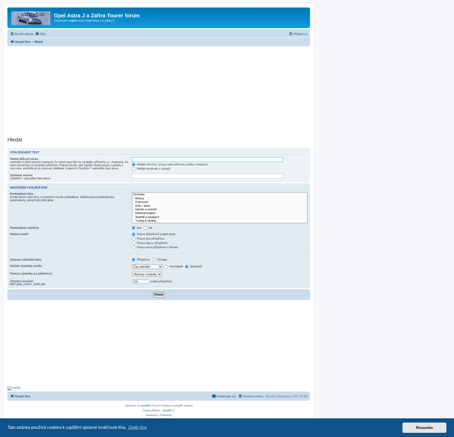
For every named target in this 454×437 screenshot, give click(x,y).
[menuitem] (40, 34)
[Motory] (219, 198)
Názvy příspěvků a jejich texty (156, 234)
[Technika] (219, 194)
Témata (161, 259)
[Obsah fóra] (31, 17)
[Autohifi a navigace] (219, 217)
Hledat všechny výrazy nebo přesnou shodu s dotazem (172, 164)
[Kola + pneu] (219, 206)
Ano (139, 227)
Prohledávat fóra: (22, 193)
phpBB (145, 405)
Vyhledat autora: (21, 175)
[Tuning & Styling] (219, 221)
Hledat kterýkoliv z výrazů (153, 168)
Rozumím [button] (424, 427)
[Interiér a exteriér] (219, 209)
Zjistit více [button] (137, 427)
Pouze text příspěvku (150, 238)
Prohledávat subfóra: (24, 227)
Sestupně (195, 266)
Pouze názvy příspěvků (151, 243)
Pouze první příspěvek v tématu (157, 247)
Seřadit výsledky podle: (26, 265)
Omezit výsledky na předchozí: (31, 273)
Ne (150, 227)
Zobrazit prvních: (22, 281)
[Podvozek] (219, 202)
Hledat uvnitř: (19, 234)
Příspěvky (143, 259)
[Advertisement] (158, 90)
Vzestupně (175, 266)
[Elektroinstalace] (219, 213)
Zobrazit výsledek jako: (26, 259)
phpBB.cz (169, 410)
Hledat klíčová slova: (24, 158)
